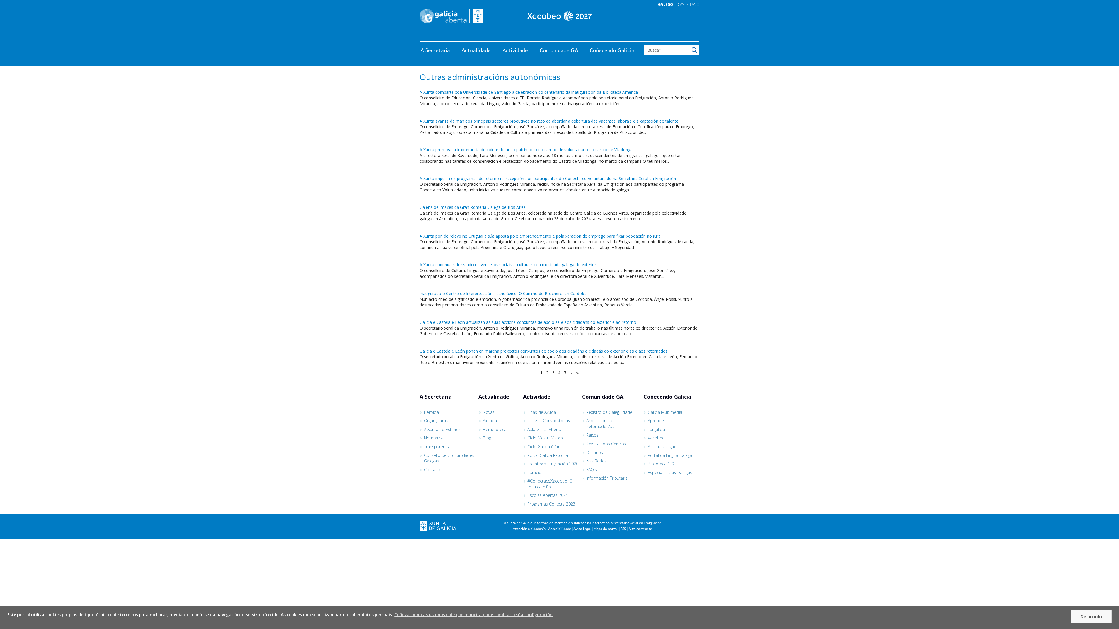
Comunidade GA (559, 50)
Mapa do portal (606, 529)
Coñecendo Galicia (612, 50)
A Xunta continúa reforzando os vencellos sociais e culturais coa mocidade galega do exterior (508, 264)
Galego (665, 4)
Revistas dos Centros (606, 443)
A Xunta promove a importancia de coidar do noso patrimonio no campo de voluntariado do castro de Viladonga (526, 149)
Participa (535, 472)
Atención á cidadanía (529, 529)
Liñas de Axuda (541, 412)
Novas (489, 412)
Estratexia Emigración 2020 (552, 464)
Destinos (594, 452)
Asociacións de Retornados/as (600, 423)
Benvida (431, 412)
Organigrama (436, 420)
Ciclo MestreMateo (545, 438)
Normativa (434, 438)
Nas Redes (596, 461)
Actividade (515, 50)
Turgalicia (656, 429)
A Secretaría (435, 50)
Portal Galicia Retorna (547, 455)
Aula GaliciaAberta (544, 429)
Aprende (656, 420)
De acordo (1091, 616)
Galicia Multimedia (665, 412)
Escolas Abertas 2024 (547, 495)
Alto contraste (640, 529)
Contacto (432, 469)
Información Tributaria (607, 478)
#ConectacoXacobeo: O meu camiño (550, 484)
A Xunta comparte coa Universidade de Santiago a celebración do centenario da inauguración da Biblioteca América (529, 92)
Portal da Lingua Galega (670, 455)
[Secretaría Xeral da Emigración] (559, 16)
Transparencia (437, 446)
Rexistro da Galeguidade (609, 412)
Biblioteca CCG (662, 464)
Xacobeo (656, 438)
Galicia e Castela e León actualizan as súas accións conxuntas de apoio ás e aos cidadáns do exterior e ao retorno (528, 322)
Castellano (688, 4)
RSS (623, 529)
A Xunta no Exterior (442, 429)
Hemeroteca (494, 429)
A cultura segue (662, 446)
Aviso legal (582, 529)
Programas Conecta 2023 (551, 504)
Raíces (592, 435)
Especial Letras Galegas (670, 472)
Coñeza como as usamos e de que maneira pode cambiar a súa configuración (473, 614)
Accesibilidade (559, 529)
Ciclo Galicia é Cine (545, 446)
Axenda (490, 420)
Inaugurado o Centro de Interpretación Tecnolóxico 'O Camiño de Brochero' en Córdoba (503, 293)
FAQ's (591, 469)
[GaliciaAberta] (672, 35)
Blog (487, 438)
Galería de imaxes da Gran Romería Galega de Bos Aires (473, 207)
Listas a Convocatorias (548, 420)
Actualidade (476, 50)
